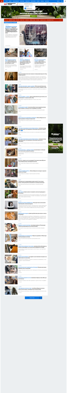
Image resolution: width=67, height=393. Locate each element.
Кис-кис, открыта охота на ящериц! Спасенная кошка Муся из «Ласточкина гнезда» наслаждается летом (32, 161)
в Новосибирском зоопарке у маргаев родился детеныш (32, 171)
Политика (22, 1)
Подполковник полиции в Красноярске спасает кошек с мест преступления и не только (32, 250)
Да (25, 8)
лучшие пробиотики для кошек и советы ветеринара (32, 214)
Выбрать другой (29, 8)
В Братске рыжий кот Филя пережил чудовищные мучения (32, 236)
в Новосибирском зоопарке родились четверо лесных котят (32, 118)
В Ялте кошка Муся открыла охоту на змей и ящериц (28, 163)
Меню (1, 1)
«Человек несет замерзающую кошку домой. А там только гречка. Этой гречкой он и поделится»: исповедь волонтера (31, 182)
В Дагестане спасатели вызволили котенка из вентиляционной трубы (31, 110)
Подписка (60, 3)
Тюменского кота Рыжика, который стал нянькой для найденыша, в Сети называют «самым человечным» (32, 260)
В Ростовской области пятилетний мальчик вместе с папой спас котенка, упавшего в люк (32, 87)
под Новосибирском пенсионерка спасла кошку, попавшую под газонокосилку (31, 289)
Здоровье (47, 1)
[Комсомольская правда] (9, 4)
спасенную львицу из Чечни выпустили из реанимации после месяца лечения (32, 226)
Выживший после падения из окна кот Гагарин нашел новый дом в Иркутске (11, 65)
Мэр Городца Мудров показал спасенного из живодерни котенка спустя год (32, 133)
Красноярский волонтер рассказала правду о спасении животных (30, 184)
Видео (10, 1)
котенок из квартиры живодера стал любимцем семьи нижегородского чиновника (32, 129)
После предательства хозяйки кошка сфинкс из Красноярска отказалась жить (25, 67)
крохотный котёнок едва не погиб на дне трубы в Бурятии (40, 61)
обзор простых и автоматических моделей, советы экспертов (32, 203)
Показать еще (32, 297)
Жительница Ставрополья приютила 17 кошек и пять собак (29, 99)
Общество (27, 1)
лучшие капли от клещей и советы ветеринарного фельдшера (31, 192)
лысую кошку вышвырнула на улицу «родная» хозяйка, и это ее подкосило (25, 62)
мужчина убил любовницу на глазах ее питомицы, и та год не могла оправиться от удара (32, 247)
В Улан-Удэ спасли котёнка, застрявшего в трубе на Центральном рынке (40, 65)
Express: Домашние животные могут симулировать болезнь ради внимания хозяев (32, 271)
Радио (49, 3)
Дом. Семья (20, 72)
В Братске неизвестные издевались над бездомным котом (29, 238)
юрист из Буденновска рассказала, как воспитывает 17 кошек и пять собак (32, 97)
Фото (7, 1)
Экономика (33, 1)
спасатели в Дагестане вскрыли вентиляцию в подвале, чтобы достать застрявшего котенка (32, 108)
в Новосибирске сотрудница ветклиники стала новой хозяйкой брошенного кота (11, 30)
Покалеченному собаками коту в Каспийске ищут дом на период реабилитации (30, 153)
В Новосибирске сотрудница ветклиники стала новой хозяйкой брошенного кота (11, 35)
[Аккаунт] (65, 1)
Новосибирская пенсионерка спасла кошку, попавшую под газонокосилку (32, 291)
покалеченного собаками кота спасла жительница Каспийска (31, 150)
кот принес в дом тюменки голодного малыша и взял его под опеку (32, 257)
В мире (38, 1)
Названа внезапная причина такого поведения (32, 268)
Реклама (54, 3)
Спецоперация (16, 1)
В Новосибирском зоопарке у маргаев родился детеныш (29, 173)
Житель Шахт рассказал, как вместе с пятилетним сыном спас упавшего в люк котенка (32, 89)
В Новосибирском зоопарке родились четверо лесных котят (29, 120)
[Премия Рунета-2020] (19, 4)
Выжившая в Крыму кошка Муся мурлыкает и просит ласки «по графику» (32, 280)
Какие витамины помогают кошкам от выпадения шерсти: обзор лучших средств (32, 74)
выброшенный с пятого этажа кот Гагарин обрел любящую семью (11, 61)
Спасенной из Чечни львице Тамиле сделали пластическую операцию (31, 227)
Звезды (42, 1)
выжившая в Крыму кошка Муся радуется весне (32, 278)
